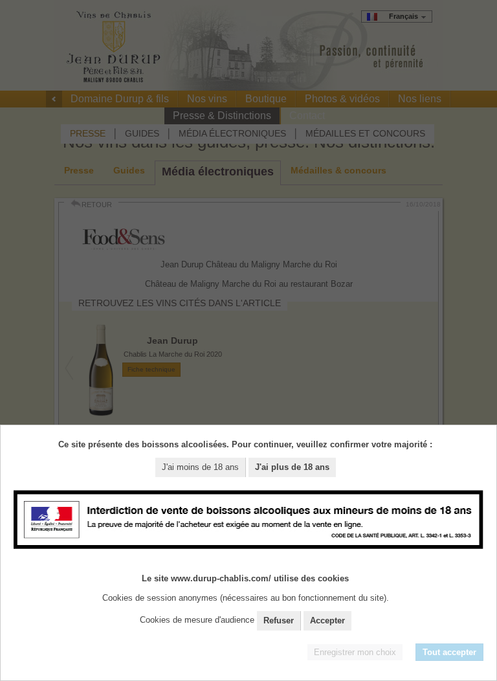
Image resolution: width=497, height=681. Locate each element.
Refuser (278, 620)
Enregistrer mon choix (355, 652)
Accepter (327, 620)
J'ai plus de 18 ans (292, 467)
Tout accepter (449, 652)
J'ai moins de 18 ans (200, 467)
